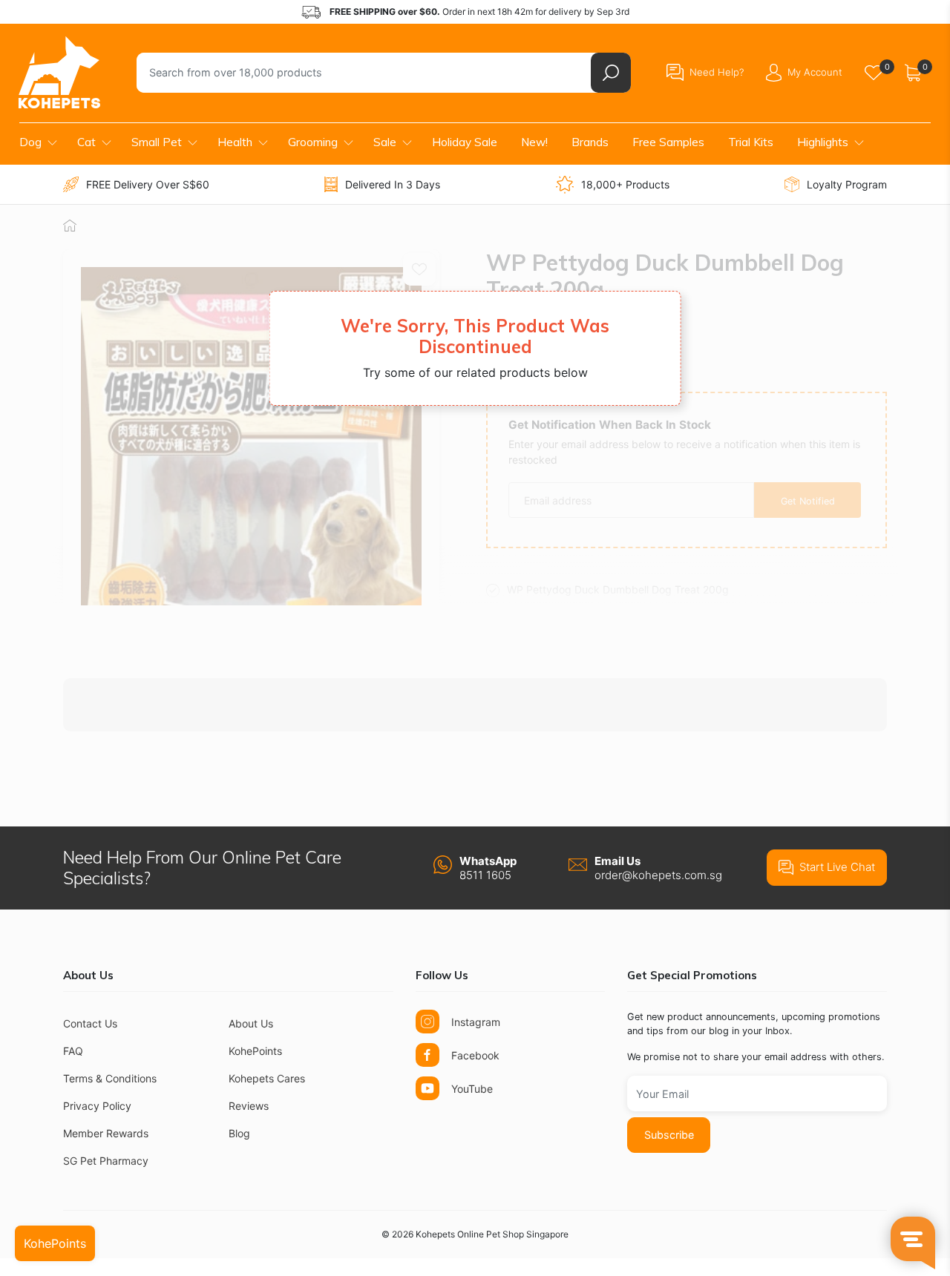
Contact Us (90, 1023)
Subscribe (669, 1134)
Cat (86, 142)
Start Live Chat (837, 867)
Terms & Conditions (110, 1078)
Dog (30, 142)
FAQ (73, 1051)
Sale (384, 142)
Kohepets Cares (267, 1078)
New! (534, 142)
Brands (590, 142)
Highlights (822, 142)
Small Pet (156, 142)
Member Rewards (105, 1133)
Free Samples (668, 142)
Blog (239, 1133)
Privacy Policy (97, 1105)
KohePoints (255, 1051)
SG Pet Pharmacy (105, 1160)
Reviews (249, 1105)
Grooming (313, 142)
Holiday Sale (464, 142)
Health (234, 142)
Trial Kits (750, 142)
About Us (251, 1023)
